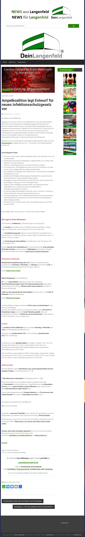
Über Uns (12, 62)
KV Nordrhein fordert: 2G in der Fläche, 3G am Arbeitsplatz (23, 501)
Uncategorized (6, 90)
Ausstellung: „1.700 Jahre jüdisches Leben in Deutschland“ (33, 507)
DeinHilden (11, 469)
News (5, 62)
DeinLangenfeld (23, 469)
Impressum (22, 62)
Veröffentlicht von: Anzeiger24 (11, 114)
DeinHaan (49, 469)
